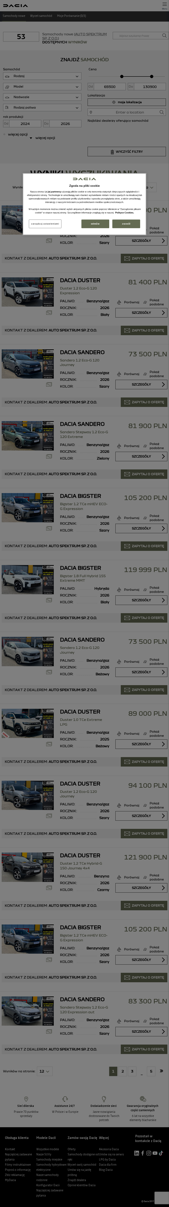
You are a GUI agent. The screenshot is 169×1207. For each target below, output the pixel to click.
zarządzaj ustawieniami (45, 223)
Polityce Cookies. (124, 212)
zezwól (126, 223)
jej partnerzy (55, 191)
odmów (95, 223)
